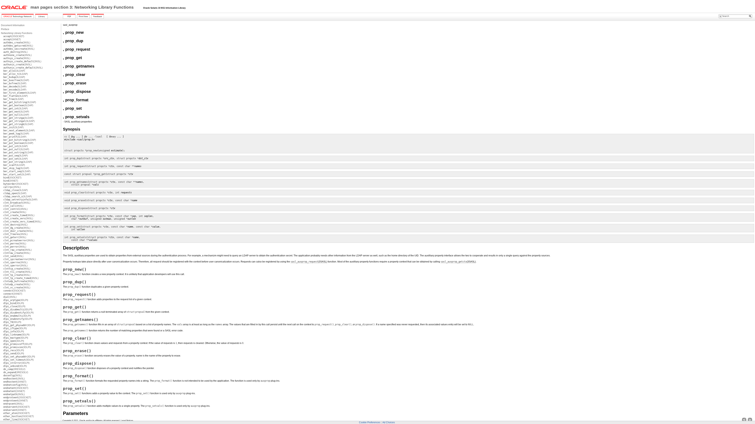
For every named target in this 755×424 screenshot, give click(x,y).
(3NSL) (16, 42)
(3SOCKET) (13, 36)
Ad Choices (388, 422)
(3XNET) (12, 39)
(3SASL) (309, 261)
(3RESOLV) (14, 369)
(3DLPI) (15, 300)
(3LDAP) (14, 70)
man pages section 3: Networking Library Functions (82, 7)
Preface (5, 29)
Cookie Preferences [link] (369, 422)
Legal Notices (127, 420)
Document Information (13, 25)
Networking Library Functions (16, 33)
